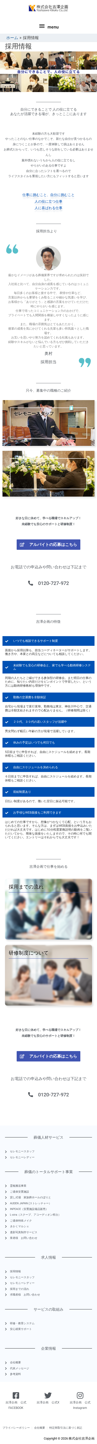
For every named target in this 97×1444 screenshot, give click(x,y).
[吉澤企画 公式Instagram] (80, 1395)
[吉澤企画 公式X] (48, 1395)
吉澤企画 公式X (48, 1402)
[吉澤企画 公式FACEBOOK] (16, 1395)
